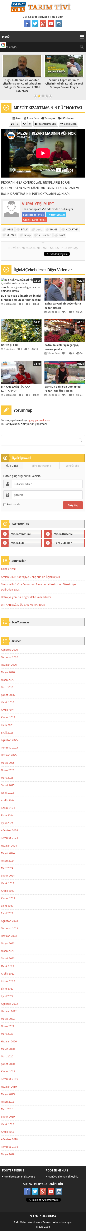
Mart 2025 (7, 778)
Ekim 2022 (7, 988)
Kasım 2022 (8, 981)
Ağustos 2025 (9, 740)
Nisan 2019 (7, 1101)
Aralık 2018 (7, 1132)
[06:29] (64, 372)
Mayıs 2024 (8, 853)
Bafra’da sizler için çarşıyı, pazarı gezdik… (61, 347)
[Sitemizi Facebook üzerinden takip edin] (27, 23)
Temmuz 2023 (9, 928)
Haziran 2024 (9, 845)
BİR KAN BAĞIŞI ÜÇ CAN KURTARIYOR (15, 389)
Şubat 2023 (8, 958)
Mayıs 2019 (8, 1094)
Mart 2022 (7, 1034)
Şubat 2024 (8, 875)
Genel (18, 118)
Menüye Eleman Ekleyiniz (19, 1176)
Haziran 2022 (9, 1011)
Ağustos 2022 (9, 1004)
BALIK (24, 229)
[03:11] (64, 330)
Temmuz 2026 (9, 657)
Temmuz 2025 (9, 747)
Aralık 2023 (7, 891)
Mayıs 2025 (8, 763)
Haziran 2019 (9, 1086)
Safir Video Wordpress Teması (32, 1222)
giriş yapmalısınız (39, 420)
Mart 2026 (7, 687)
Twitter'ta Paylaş (56, 214)
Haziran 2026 (9, 664)
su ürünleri (44, 235)
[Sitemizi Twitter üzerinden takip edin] (35, 23)
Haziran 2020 (9, 1041)
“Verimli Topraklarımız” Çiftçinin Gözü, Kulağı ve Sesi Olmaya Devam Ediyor (64, 83)
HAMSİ (54, 229)
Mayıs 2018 (8, 1154)
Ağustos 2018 (9, 1139)
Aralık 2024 (7, 800)
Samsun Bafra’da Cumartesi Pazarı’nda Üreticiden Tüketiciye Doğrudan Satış (62, 389)
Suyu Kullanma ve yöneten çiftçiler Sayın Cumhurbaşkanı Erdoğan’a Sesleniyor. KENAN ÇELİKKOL (22, 85)
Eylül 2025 (7, 732)
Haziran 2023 (9, 936)
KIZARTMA (72, 229)
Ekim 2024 (7, 815)
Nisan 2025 (7, 770)
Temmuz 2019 (9, 1079)
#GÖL (10, 229)
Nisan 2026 (7, 680)
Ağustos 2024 (9, 830)
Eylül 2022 (7, 996)
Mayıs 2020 (8, 1049)
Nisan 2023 (7, 951)
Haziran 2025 (9, 755)
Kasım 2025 (8, 717)
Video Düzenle (63, 534)
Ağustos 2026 (9, 650)
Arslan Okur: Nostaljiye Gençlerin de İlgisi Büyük (30, 577)
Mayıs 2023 (8, 943)
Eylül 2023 (7, 913)
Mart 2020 (7, 1056)
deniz (39, 229)
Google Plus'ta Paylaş (34, 219)
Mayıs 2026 (8, 672)
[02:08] (21, 285)
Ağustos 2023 (9, 921)
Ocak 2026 (7, 702)
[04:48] (21, 372)
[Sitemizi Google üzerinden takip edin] (43, 23)
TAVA (62, 235)
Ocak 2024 (7, 883)
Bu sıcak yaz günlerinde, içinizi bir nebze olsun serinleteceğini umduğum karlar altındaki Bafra (21, 298)
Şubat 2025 (8, 785)
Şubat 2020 (8, 1064)
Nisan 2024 (7, 860)
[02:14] (64, 289)
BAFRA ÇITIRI (9, 345)
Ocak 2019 (7, 1124)
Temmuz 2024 (9, 838)
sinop (27, 235)
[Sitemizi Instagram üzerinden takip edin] (59, 23)
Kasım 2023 (8, 898)
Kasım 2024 (8, 808)
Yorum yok (50, 118)
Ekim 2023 (7, 906)
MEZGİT (11, 235)
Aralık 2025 (7, 710)
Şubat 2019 (8, 1116)
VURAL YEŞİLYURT (38, 203)
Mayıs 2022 (8, 1019)
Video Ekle (17, 543)
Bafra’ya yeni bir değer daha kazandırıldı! (62, 306)
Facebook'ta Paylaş (33, 214)
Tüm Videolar (63, 543)
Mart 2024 (7, 868)
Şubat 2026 (8, 695)
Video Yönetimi (21, 534)
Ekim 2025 (7, 725)
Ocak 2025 (7, 793)
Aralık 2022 (7, 973)
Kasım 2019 (8, 1071)
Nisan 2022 (7, 1026)
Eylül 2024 (7, 823)
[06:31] (21, 330)
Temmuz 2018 (9, 1147)
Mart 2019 (7, 1109)
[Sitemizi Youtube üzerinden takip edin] (51, 23)
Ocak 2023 (7, 966)
